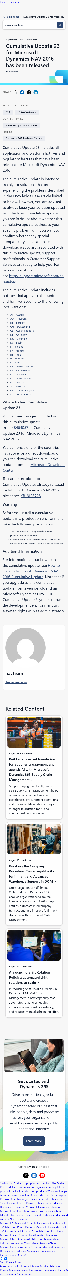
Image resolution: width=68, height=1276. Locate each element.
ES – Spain (16, 342)
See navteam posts (16, 682)
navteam (13, 72)
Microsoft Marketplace (45, 1238)
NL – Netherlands (20, 370)
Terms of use (36, 1269)
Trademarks (50, 1269)
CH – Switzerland (20, 326)
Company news (21, 1246)
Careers (44, 1242)
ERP (7, 112)
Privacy (4, 1269)
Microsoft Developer (51, 1230)
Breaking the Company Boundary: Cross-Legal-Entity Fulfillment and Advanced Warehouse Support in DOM (31, 873)
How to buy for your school (45, 1211)
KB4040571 (21, 427)
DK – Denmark (18, 338)
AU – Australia (18, 318)
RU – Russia (17, 382)
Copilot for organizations (36, 1187)
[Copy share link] (15, 92)
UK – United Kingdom (22, 390)
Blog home (12, 16)
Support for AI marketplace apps (38, 1234)
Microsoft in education (51, 1203)
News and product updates (21, 125)
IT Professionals (27, 112)
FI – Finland (16, 346)
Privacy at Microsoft (42, 1246)
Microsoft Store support (53, 1195)
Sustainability (49, 1250)
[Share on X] (29, 92)
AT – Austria (17, 314)
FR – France (17, 350)
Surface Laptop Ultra (44, 1183)
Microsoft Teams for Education (43, 1207)
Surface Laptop (23, 1183)
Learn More (34, 1141)
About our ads (25, 1273)
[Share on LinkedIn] (35, 92)
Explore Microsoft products (31, 1191)
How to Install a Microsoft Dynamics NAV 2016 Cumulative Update (31, 571)
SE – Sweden (17, 386)
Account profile (9, 1195)
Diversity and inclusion (13, 1250)
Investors (59, 1246)
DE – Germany (18, 334)
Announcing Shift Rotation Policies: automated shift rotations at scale (29, 977)
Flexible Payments (27, 1203)
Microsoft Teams (45, 1226)
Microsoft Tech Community (16, 1238)
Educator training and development (20, 1214)
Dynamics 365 (45, 1222)
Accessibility (34, 1250)
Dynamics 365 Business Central (23, 138)
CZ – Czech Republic (22, 330)
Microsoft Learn (9, 1234)
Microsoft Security (25, 1222)
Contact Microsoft (50, 1265)
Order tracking (18, 1199)
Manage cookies (18, 1269)
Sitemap (34, 1265)
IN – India (15, 354)
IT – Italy (15, 362)
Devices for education (12, 1207)
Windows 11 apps (57, 1191)
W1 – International (20, 394)
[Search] (60, 25)
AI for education (18, 1218)
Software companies (11, 1242)
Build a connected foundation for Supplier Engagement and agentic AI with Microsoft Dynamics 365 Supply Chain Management (32, 769)
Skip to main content (12, 1)
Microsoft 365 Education (14, 1211)
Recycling (10, 1273)
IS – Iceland (17, 358)
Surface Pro (6, 1183)
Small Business (22, 1230)
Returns (4, 1199)
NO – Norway (18, 374)
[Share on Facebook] (22, 92)
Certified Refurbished (39, 1199)
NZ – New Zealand (20, 378)
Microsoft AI (7, 1222)
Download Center (29, 1195)
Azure (35, 1230)
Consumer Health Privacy (14, 1265)
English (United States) (13, 1254)
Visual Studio (31, 1242)
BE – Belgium (17, 322)
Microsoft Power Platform (20, 1226)
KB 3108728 (31, 496)
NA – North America (22, 366)
